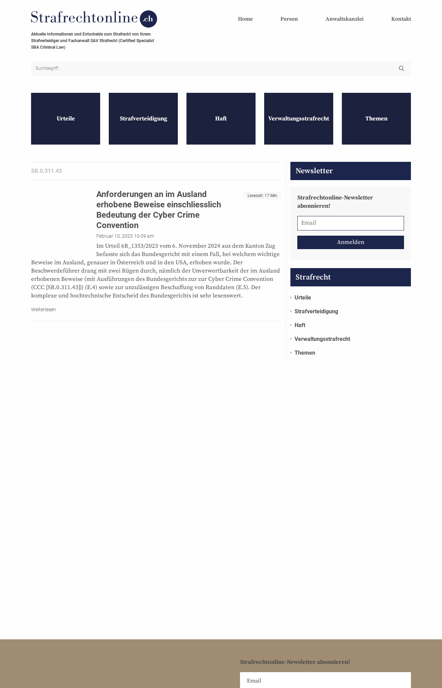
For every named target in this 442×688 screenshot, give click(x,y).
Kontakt (401, 19)
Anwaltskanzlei (345, 19)
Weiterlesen (43, 309)
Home (245, 19)
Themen (305, 353)
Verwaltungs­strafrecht (322, 339)
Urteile (303, 297)
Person (289, 19)
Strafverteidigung (316, 311)
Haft (300, 325)
